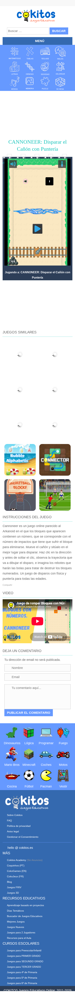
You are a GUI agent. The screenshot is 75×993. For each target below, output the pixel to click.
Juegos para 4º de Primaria (22, 972)
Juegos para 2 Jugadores (21, 932)
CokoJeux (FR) (15, 876)
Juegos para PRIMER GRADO (23, 955)
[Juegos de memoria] (30, 83)
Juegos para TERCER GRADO (24, 966)
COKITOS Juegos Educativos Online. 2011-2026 (38, 990)
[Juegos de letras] (15, 68)
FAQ (9, 820)
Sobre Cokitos (14, 815)
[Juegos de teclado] (45, 53)
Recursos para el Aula (19, 938)
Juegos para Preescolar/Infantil (24, 950)
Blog (9, 881)
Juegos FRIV (14, 887)
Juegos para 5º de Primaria (22, 977)
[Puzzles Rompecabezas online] (45, 83)
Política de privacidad (19, 826)
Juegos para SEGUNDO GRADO (25, 961)
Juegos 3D (13, 892)
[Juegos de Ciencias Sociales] (45, 68)
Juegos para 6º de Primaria (22, 983)
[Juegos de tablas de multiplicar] (30, 53)
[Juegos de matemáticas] (15, 53)
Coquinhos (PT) (15, 865)
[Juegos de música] (15, 83)
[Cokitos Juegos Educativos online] (37, 15)
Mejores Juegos (16, 921)
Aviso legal (13, 831)
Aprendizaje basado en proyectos (25, 905)
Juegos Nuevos (15, 927)
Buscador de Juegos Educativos (24, 916)
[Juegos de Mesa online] (60, 83)
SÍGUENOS (37, 3)
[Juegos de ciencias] (30, 68)
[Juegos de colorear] (60, 68)
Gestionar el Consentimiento (22, 836)
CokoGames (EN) (17, 871)
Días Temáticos (15, 910)
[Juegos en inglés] (60, 53)
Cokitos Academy (16, 860)
